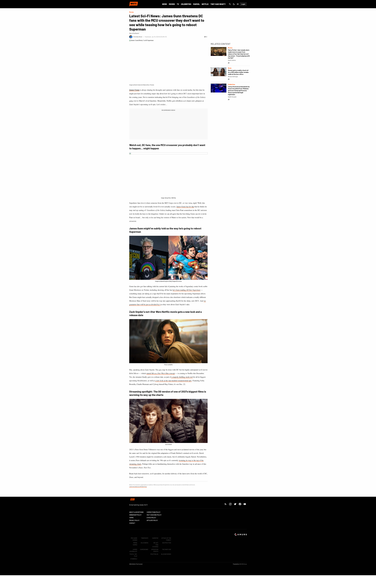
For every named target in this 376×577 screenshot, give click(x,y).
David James (232, 60)
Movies (172, 4)
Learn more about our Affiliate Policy (138, 486)
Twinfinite (144, 538)
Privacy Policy (134, 520)
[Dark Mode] (234, 4)
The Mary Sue (166, 549)
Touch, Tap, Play (133, 555)
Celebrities (186, 4)
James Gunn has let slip (185, 206)
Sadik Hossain (232, 97)
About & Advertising (136, 512)
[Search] (230, 4)
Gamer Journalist (133, 550)
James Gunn (134, 90)
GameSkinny (144, 549)
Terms (131, 517)
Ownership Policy (135, 515)
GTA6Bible (133, 559)
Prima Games (135, 544)
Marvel (196, 4)
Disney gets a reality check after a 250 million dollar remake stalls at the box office (238, 72)
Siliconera (144, 543)
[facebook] (240, 504)
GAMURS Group (243, 564)
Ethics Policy (151, 517)
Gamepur (155, 538)
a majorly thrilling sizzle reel (182, 377)
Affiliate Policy (152, 520)
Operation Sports (154, 550)
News (164, 4)
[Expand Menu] (238, 4)
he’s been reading (186, 290)
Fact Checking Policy (154, 515)
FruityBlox (154, 554)
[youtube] (245, 504)
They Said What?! (218, 4)
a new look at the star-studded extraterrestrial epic (173, 380)
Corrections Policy (153, 512)
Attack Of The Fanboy (166, 539)
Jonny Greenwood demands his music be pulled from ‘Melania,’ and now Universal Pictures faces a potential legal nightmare (239, 90)
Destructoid (166, 543)
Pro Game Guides (134, 539)
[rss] (225, 504)
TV (178, 4)
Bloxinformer (166, 554)
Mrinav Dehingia (233, 76)
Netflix (205, 4)
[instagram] (230, 504)
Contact (132, 523)
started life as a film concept (160, 373)
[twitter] (235, 504)
